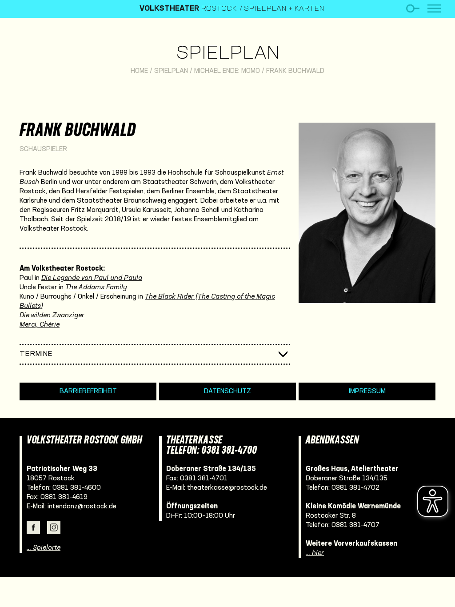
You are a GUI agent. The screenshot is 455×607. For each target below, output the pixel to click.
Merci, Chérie (40, 324)
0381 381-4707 (355, 525)
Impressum (367, 391)
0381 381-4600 (76, 487)
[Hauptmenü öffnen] (434, 8)
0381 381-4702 (355, 487)
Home (139, 71)
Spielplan (227, 54)
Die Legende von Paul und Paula (91, 278)
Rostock (188, 8)
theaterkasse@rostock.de (227, 487)
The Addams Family (96, 287)
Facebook (33, 527)
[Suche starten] (412, 8)
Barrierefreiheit (88, 391)
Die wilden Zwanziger (52, 315)
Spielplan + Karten (284, 8)
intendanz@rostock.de (82, 506)
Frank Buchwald (295, 71)
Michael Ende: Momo (227, 71)
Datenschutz (227, 391)
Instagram (53, 527)
